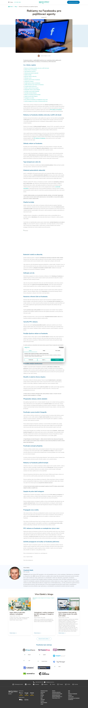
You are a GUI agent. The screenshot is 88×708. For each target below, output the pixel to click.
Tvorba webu (71, 696)
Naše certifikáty (44, 702)
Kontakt (42, 695)
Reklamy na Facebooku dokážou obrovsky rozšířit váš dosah (36, 68)
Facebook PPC (44, 17)
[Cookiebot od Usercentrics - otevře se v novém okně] (60, 347)
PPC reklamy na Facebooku (56, 109)
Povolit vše (57, 359)
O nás (42, 696)
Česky (13, 692)
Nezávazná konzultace (73, 2)
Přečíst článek (12, 633)
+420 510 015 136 (39, 682)
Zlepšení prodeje (27, 74)
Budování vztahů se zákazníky (30, 76)
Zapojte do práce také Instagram (31, 96)
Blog (16, 6)
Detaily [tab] (44, 350)
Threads (61, 684)
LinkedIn (29, 684)
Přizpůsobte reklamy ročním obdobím (32, 89)
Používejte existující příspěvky (30, 93)
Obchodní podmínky (56, 692)
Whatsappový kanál (18, 684)
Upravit (43, 359)
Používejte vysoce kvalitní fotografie (31, 91)
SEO (69, 690)
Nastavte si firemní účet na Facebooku (32, 79)
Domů (11, 6)
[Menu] (10, 2)
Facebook (37, 684)
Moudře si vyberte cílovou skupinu (31, 88)
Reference (43, 692)
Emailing (70, 695)
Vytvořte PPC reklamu (29, 81)
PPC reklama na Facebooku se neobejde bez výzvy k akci (36, 99)
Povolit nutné (31, 359)
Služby (42, 693)
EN (17, 2)
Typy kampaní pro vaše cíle (30, 71)
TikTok (68, 684)
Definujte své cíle (27, 78)
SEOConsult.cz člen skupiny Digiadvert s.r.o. (57, 696)
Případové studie (44, 690)
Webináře (43, 699)
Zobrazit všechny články (43, 638)
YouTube (76, 684)
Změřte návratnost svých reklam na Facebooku (34, 84)
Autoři (42, 704)
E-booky (42, 701)
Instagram (45, 684)
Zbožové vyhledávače (72, 693)
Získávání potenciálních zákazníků (31, 73)
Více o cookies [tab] (57, 350)
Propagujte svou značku (29, 98)
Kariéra (53, 690)
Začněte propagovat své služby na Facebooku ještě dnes (36, 101)
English (10, 693)
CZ (15, 2)
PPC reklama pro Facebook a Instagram (73, 698)
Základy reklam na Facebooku (30, 69)
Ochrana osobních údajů (57, 693)
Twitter (53, 684)
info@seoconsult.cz (50, 682)
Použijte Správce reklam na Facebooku (32, 83)
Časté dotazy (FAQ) (56, 697)
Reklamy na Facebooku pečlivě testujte (32, 94)
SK (20, 2)
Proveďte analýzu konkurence (30, 86)
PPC (69, 692)
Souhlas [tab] (30, 350)
